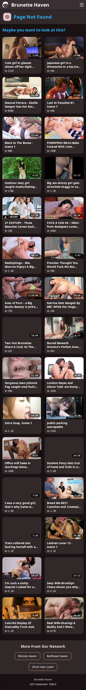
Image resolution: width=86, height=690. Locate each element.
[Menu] (81, 5)
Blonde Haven (27, 656)
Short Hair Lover (43, 667)
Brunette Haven (30, 4)
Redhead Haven (57, 656)
